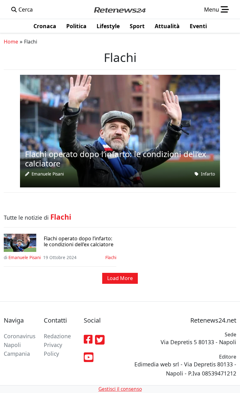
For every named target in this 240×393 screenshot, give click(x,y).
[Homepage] (119, 9)
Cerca (25, 9)
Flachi (110, 257)
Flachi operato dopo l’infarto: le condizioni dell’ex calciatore (78, 242)
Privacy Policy (53, 349)
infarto (208, 174)
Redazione (57, 336)
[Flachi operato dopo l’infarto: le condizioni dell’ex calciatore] (120, 130)
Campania (17, 353)
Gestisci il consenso (120, 389)
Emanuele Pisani (48, 174)
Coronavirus (19, 336)
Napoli (12, 345)
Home (11, 41)
